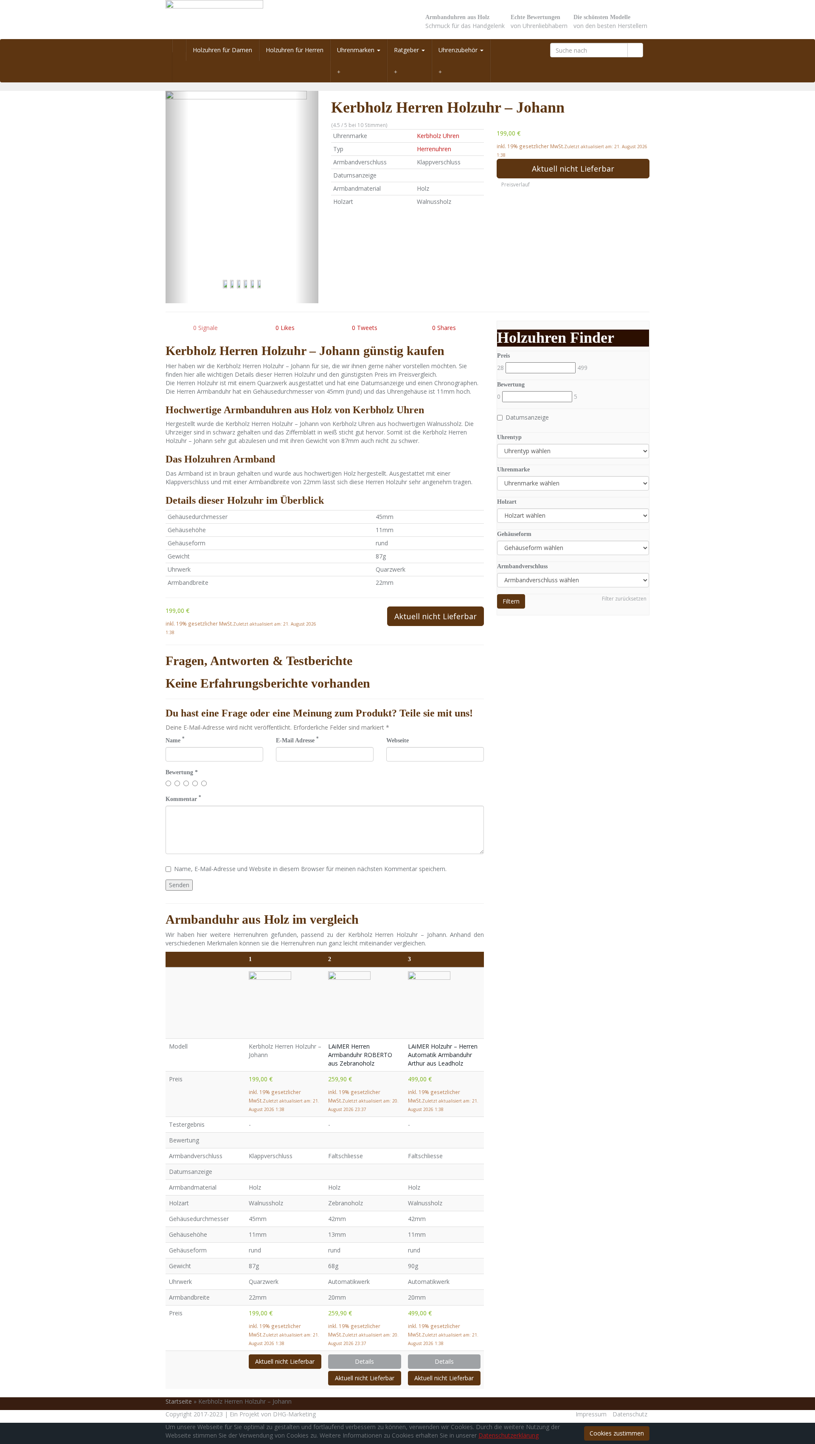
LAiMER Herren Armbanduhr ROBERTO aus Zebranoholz (360, 1054)
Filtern (511, 601)
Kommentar (183, 798)
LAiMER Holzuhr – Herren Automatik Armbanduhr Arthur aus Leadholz (443, 1054)
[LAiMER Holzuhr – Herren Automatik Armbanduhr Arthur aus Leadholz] (444, 1003)
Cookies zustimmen (617, 1433)
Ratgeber (407, 50)
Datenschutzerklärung (508, 1435)
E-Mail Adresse (297, 740)
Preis (503, 356)
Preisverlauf (515, 184)
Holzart (507, 502)
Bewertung (511, 384)
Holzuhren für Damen (222, 50)
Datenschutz (630, 1414)
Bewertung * (182, 772)
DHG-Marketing (294, 1414)
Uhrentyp (509, 437)
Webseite (397, 740)
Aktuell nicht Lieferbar (573, 169)
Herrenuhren (434, 149)
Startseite (179, 1401)
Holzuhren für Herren (294, 50)
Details (364, 1361)
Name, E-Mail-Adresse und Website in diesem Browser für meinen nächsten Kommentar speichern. (310, 869)
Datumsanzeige (527, 417)
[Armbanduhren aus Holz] (242, 19)
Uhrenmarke (513, 469)
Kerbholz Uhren (438, 136)
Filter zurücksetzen (624, 598)
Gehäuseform (514, 534)
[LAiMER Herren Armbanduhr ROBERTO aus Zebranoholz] (364, 1001)
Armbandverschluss (522, 566)
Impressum (591, 1414)
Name (175, 740)
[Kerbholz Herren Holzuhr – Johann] (242, 197)
